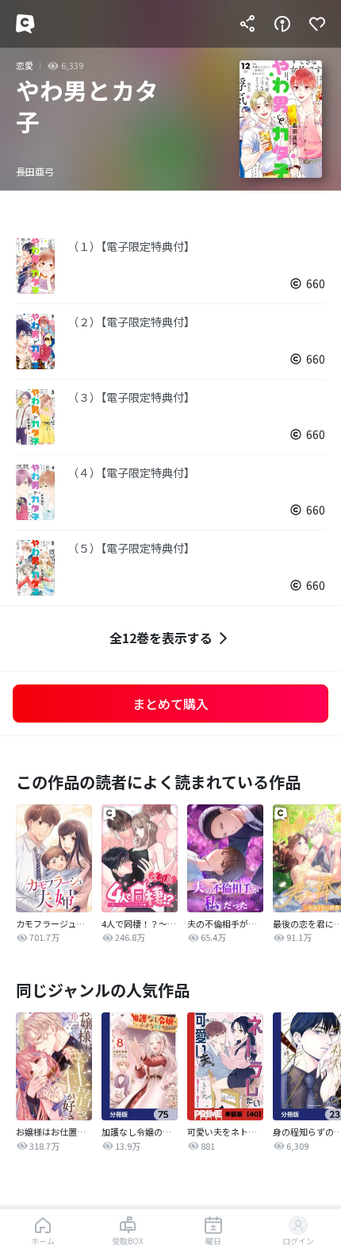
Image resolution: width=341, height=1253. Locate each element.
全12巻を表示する (161, 637)
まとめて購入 (170, 703)
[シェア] (247, 24)
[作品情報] (282, 24)
